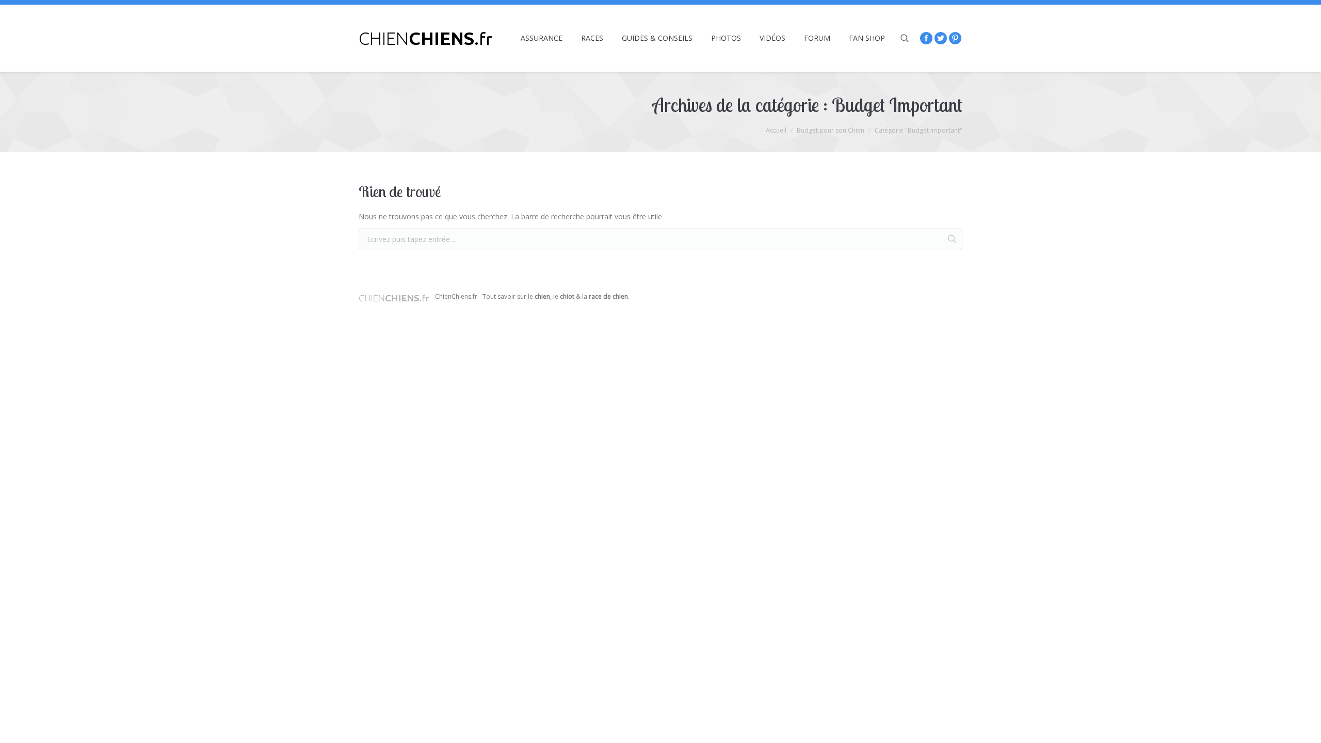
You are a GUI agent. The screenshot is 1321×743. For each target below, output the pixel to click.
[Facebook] (926, 38)
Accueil (776, 130)
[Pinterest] (955, 38)
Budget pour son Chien (830, 130)
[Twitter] (941, 38)
